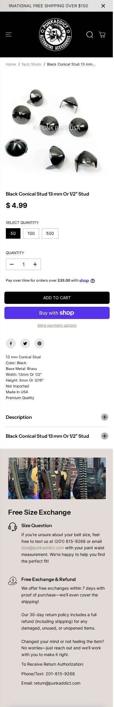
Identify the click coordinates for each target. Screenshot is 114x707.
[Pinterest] (39, 343)
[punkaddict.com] (55, 34)
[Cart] (102, 35)
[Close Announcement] (103, 6)
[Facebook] (11, 343)
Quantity (15, 253)
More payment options (57, 325)
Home (11, 64)
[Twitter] (25, 343)
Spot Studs (31, 64)
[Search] (90, 35)
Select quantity (22, 222)
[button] (9, 34)
